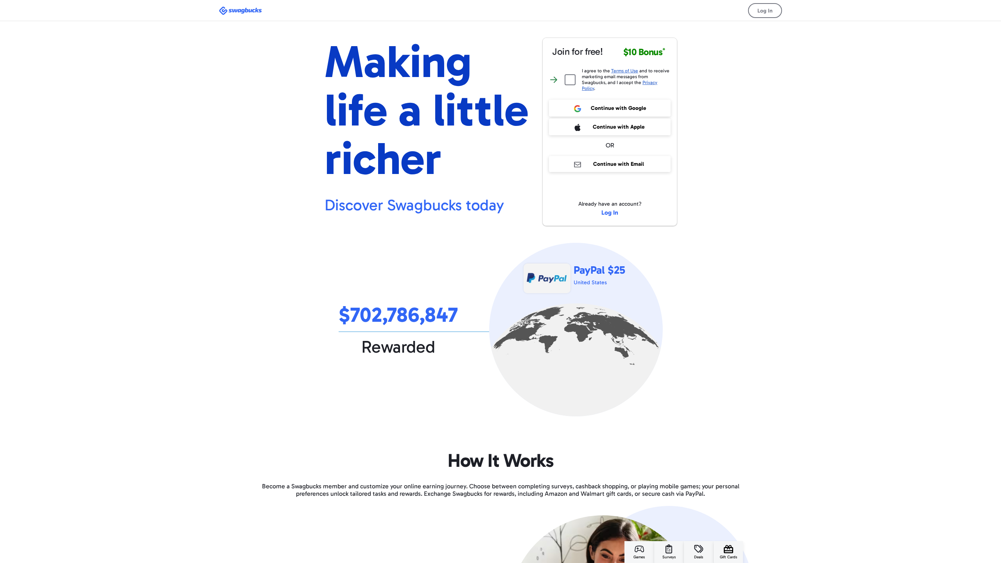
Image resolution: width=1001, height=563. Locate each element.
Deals (698, 557)
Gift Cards (728, 557)
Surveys (669, 557)
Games (639, 557)
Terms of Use (624, 71)
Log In (765, 10)
